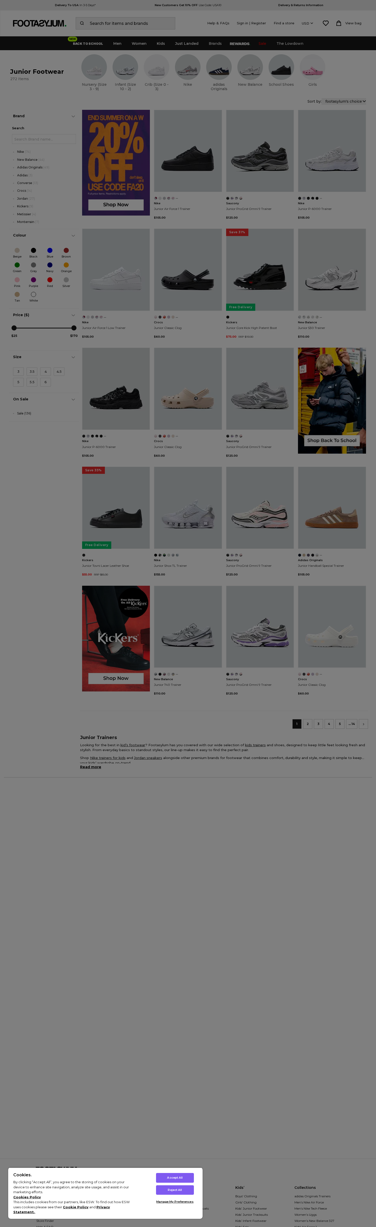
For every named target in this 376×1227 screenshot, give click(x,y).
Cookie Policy (76, 1207)
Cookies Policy (27, 1197)
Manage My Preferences (174, 1201)
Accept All (175, 1177)
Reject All (175, 1190)
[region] (105, 1193)
